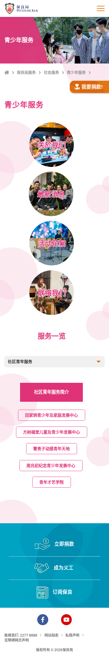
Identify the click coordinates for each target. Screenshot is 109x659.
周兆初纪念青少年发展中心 (51, 465)
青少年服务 (76, 72)
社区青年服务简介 (51, 392)
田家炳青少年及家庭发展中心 (51, 415)
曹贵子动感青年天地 (51, 448)
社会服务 (51, 72)
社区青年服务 (20, 361)
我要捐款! (92, 87)
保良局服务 (26, 72)
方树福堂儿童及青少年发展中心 (51, 432)
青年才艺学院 (52, 482)
